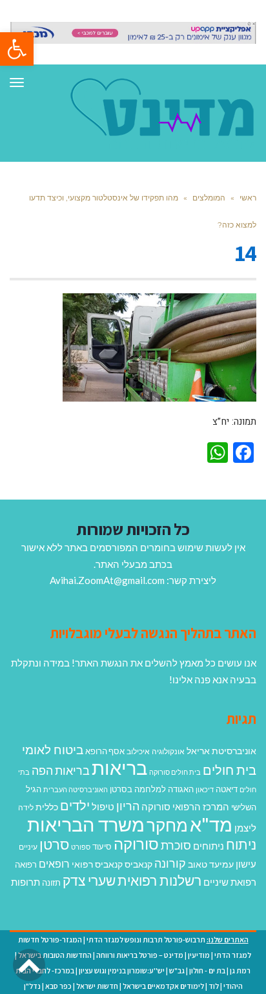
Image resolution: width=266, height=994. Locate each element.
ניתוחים (208, 846)
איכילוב (138, 751)
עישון (246, 864)
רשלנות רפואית (159, 880)
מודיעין (199, 955)
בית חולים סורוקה (175, 772)
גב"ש (177, 970)
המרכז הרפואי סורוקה (185, 806)
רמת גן (240, 970)
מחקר (167, 825)
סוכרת (176, 845)
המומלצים (208, 197)
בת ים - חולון (207, 970)
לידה (26, 807)
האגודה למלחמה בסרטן (152, 789)
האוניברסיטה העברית (75, 789)
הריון (127, 806)
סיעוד (102, 846)
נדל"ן (32, 986)
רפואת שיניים (229, 882)
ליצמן (245, 827)
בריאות (119, 767)
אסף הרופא (105, 751)
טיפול (103, 806)
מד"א (211, 824)
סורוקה (136, 844)
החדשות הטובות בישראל (55, 955)
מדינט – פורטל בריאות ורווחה (139, 955)
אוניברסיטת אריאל (221, 750)
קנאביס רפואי (97, 864)
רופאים (54, 863)
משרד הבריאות (86, 824)
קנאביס (138, 864)
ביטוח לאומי (52, 749)
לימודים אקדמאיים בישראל (163, 986)
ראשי (248, 197)
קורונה (170, 863)
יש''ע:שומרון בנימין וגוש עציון (122, 970)
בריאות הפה (61, 770)
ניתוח (241, 844)
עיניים (28, 847)
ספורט (80, 847)
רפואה (26, 865)
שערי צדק (89, 880)
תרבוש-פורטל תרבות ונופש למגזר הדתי (146, 939)
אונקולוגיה (168, 751)
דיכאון (205, 789)
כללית (47, 806)
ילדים (75, 805)
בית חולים (229, 769)
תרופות (25, 882)
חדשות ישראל (97, 986)
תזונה (51, 882)
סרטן (54, 844)
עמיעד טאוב (211, 864)
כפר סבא (58, 986)
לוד (214, 986)
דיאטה (227, 789)
